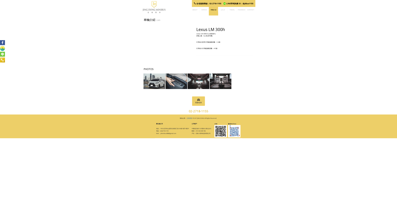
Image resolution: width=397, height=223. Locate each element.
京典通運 (189, 118)
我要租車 (198, 102)
